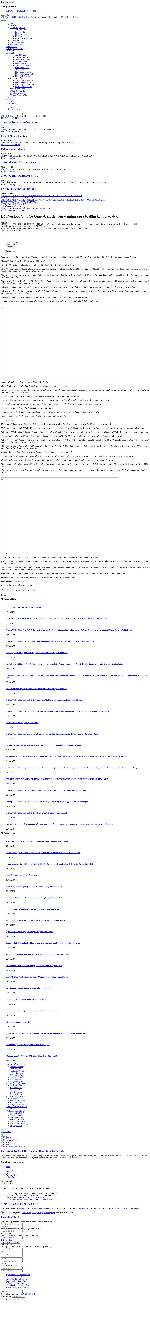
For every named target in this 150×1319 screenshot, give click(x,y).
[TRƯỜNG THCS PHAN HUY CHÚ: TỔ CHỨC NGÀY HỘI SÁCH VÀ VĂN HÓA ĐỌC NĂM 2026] (41, 196)
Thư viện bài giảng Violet (24, 74)
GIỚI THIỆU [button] (11, 26)
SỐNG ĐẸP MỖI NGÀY (15, 1096)
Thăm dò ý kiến (11, 1175)
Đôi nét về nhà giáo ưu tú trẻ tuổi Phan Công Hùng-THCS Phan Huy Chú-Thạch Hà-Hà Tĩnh (43, 853)
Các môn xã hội (16, 1088)
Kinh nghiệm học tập (18, 1121)
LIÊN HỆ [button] (9, 101)
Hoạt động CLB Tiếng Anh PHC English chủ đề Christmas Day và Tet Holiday (37, 653)
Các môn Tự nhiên (17, 1090)
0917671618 (10, 11)
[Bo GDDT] (6, 1138)
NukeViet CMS (84, 1208)
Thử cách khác (6, 1233)
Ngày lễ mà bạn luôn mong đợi (17, 1287)
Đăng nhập (6, 1217)
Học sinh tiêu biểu (17, 42)
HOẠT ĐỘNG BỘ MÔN (15, 1084)
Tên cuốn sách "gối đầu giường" (18, 1285)
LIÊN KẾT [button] (10, 53)
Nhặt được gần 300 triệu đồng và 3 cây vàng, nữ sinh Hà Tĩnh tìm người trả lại (37, 841)
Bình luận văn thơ (17, 1113)
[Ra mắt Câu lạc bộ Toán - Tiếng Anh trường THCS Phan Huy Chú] (26, 208)
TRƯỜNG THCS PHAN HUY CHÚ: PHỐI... (18, 202)
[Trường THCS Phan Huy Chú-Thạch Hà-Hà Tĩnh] (20, 17)
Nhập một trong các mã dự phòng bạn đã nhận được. (20, 1235)
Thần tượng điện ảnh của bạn (16, 1279)
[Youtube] (5, 1144)
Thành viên (10, 1171)
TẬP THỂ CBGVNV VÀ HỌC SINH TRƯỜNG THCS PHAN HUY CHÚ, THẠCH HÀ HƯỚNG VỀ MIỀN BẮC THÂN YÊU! (57, 779)
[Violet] (4, 1136)
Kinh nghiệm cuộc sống (19, 1124)
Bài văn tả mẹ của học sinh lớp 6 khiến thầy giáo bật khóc (28, 988)
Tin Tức (9, 1169)
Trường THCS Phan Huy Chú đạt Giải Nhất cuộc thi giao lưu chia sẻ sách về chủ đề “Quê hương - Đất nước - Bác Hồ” (53, 734)
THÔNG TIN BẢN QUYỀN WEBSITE (20, 1204)
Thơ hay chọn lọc (16, 1115)
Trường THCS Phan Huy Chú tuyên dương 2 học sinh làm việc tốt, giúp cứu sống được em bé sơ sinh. (46, 790)
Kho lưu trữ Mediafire (23, 57)
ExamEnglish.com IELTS (24, 80)
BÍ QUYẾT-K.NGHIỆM (15, 1119)
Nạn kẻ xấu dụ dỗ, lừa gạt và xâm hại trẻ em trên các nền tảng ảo (31, 1011)
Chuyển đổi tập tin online (24, 59)
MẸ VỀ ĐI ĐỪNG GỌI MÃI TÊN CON (22, 723)
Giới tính (4, 1263)
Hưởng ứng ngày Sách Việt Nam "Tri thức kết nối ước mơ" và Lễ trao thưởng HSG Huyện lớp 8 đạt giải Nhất (49, 864)
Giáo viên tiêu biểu (17, 45)
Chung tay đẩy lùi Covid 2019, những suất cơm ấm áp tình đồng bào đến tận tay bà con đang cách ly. (46, 1033)
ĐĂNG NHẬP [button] (11, 103)
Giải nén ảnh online (22, 66)
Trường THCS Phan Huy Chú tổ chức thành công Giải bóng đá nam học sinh (36, 813)
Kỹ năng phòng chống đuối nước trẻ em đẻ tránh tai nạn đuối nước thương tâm (37, 954)
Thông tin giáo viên (17, 28)
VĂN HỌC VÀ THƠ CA (15, 1111)
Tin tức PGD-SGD (17, 1071)
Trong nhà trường (16, 1098)
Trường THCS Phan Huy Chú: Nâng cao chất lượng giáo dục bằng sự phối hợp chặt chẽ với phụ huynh (47, 802)
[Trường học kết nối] (9, 1140)
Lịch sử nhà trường (17, 40)
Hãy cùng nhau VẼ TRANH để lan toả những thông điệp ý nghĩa (32, 1056)
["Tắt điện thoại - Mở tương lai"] (13, 204)
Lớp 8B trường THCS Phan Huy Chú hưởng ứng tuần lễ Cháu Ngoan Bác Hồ (37, 977)
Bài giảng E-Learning (18, 93)
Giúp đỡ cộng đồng (17, 1100)
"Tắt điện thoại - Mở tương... (11, 206)
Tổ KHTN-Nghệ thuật (23, 38)
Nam (12, 1266)
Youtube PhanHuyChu (18, 95)
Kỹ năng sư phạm (17, 1075)
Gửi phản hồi (6, 1181)
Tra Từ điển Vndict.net (23, 87)
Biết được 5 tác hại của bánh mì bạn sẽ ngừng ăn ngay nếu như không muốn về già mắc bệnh (43, 943)
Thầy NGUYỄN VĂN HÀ (110, 1208)
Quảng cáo (10, 1177)
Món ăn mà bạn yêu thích (15, 1277)
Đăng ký (16, 1217)
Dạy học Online (16, 1094)
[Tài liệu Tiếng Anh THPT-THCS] (14, 1146)
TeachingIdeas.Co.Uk (23, 82)
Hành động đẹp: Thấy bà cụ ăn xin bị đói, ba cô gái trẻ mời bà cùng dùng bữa (37, 920)
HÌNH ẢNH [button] (10, 97)
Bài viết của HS (16, 1092)
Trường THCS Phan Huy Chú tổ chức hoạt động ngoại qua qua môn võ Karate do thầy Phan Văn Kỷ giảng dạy (50, 641)
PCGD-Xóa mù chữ (17, 91)
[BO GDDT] (6, 1132)
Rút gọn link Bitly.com (23, 63)
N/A (5, 1266)
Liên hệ (8, 1173)
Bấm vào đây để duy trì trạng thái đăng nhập (38, 1213)
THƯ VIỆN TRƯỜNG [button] (14, 49)
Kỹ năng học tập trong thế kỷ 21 (18, 1022)
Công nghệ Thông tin (18, 55)
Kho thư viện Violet (17, 70)
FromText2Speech (22, 61)
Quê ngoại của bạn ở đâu (15, 1283)
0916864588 (31, 11)
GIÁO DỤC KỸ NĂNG (15, 1073)
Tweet (3, 595)
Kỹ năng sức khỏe (17, 1077)
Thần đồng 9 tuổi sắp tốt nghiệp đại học (21, 875)
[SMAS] (4, 1134)
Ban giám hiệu (20, 30)
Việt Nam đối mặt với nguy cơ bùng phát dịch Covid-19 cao (29, 932)
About (8, 1167)
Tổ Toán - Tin (20, 32)
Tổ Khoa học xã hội (22, 34)
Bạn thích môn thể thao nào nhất (18, 1275)
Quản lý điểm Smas (17, 89)
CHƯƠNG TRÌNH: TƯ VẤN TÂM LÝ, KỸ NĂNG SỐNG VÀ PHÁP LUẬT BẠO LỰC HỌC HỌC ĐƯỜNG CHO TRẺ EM (56, 619)
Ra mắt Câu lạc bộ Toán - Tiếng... (13, 210)
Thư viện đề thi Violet (23, 72)
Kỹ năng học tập (16, 1081)
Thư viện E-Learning (23, 76)
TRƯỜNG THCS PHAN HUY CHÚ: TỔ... (17, 198)
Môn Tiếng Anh (16, 1086)
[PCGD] (4, 1130)
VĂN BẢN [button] (10, 51)
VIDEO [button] (9, 99)
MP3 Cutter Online (22, 68)
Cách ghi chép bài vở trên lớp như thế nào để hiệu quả (27, 1045)
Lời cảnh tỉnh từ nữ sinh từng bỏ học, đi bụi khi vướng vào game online (34, 966)
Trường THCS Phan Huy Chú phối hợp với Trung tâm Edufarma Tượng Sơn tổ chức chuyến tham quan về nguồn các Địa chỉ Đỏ (57, 711)
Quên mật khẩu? (7, 1245)
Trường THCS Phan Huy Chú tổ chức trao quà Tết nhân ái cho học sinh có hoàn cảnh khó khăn (44, 700)
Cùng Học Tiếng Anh (18, 78)
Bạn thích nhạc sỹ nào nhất (16, 1281)
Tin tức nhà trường (8, 158)
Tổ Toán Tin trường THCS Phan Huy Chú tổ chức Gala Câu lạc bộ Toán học (36, 689)
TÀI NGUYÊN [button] (11, 47)
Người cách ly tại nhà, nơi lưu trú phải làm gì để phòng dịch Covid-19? (34, 898)
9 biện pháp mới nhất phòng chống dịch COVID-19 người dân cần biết (34, 887)
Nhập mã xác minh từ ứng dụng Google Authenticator (21, 1229)
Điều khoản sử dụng (131, 1208)
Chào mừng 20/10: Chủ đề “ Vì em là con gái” (24, 607)
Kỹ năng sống (15, 1079)
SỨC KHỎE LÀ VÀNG (15, 1109)
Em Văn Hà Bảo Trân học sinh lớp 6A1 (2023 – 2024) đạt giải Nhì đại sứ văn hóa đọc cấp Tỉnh (43, 745)
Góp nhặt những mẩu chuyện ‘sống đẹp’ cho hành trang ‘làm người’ (33, 909)
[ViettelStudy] (6, 1142)
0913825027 (21, 11)
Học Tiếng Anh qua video (24, 85)
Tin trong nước (15, 1069)
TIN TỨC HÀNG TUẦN (10, 118)
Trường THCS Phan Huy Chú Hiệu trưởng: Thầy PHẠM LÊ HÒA (43, 1208)
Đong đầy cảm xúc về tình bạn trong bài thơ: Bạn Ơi (26, 999)
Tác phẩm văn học (17, 1117)
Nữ (18, 1266)
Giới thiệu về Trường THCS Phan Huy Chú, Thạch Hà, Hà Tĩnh (32, 1151)
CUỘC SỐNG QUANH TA (16, 1107)
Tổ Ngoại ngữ (20, 36)
